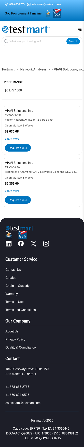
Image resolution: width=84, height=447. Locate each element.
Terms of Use (14, 301)
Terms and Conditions (20, 310)
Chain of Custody (17, 285)
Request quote (18, 147)
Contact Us (13, 269)
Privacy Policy (15, 339)
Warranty (11, 293)
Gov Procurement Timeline (23, 13)
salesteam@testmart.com (46, 4)
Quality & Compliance (20, 347)
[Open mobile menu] (79, 29)
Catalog (10, 277)
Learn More (12, 138)
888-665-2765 (17, 4)
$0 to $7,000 (13, 90)
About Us (11, 331)
